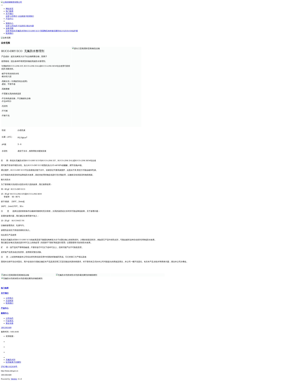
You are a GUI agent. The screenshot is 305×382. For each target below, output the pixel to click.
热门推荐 (9, 11)
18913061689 (6, 328)
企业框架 (22, 16)
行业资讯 (22, 26)
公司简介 (14, 16)
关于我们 (9, 14)
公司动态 (14, 26)
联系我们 (30, 16)
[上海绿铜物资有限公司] (152, 2)
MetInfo (14, 379)
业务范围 (9, 28)
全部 (8, 16)
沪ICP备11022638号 (9, 367)
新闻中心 (9, 23)
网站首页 (9, 9)
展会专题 (30, 26)
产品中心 (9, 19)
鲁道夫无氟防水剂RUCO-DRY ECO (25, 31)
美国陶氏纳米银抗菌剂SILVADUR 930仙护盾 (59, 31)
